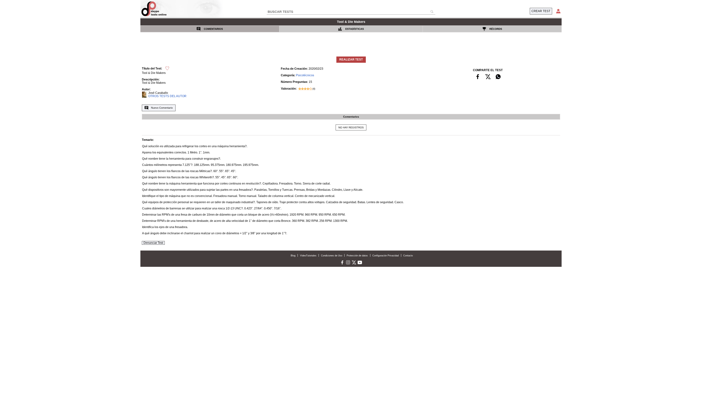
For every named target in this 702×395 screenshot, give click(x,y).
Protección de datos (357, 255)
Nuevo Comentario (162, 107)
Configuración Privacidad (385, 255)
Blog (293, 255)
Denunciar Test (153, 242)
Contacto (408, 255)
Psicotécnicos (305, 75)
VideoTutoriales (308, 255)
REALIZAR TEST (351, 59)
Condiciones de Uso (331, 255)
